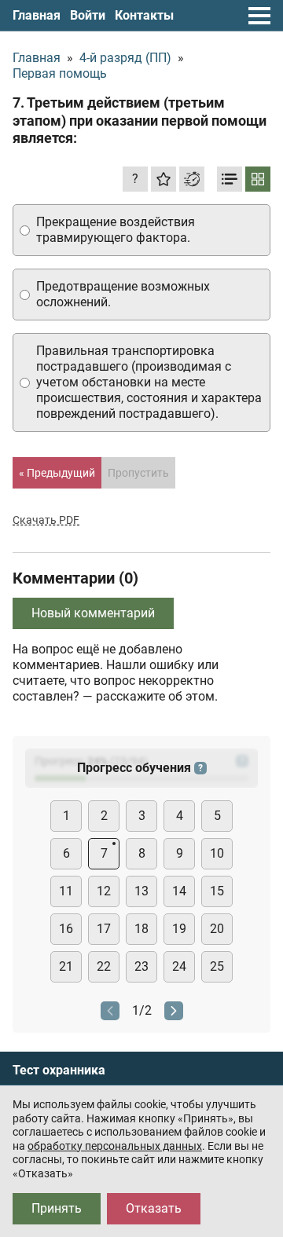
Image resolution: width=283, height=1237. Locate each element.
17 (104, 928)
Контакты (144, 15)
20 (217, 928)
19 (179, 928)
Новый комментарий (93, 613)
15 (217, 891)
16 (66, 928)
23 (141, 966)
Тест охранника (59, 1070)
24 (179, 966)
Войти (87, 15)
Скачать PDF (46, 520)
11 (66, 891)
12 (104, 891)
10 (217, 853)
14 (179, 891)
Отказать (154, 1208)
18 (141, 928)
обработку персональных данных (115, 1146)
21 (66, 966)
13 (141, 891)
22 (104, 966)
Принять (56, 1208)
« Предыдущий (57, 473)
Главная (37, 15)
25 (217, 966)
